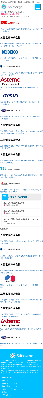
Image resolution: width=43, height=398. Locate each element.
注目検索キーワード (9, 386)
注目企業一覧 (6, 377)
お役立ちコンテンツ (9, 383)
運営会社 (4, 392)
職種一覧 (4, 380)
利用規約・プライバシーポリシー (14, 389)
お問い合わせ (6, 395)
